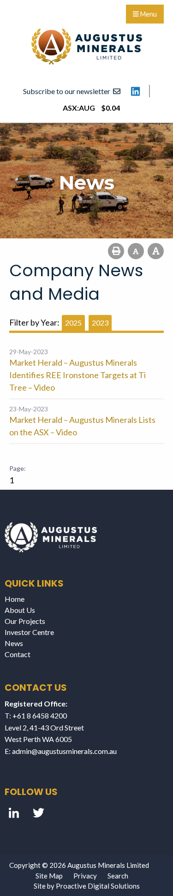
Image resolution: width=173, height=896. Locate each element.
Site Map (49, 876)
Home (14, 598)
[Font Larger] (156, 251)
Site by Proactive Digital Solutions (87, 886)
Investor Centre (29, 632)
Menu (148, 14)
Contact (17, 654)
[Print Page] (116, 251)
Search (117, 876)
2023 (100, 322)
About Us (20, 609)
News (14, 643)
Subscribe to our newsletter (68, 91)
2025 (73, 322)
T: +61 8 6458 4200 (36, 715)
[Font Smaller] (136, 251)
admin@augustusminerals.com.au (64, 751)
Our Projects (25, 621)
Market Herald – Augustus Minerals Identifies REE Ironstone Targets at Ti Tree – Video (77, 374)
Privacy (85, 876)
